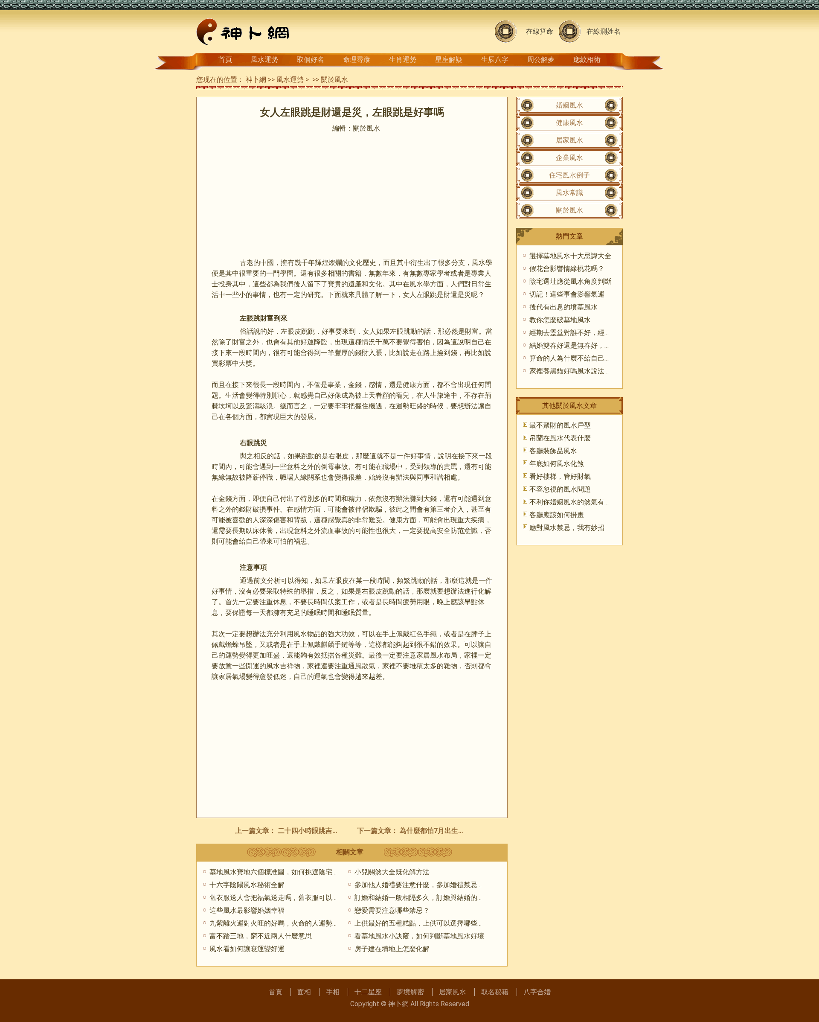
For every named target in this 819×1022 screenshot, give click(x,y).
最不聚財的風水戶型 (560, 425)
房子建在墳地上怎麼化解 (392, 949)
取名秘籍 (494, 992)
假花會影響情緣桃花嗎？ (566, 269)
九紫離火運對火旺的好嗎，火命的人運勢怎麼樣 (281, 923)
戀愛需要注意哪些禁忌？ (392, 910)
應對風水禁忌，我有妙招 (566, 528)
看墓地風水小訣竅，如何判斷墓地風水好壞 (419, 936)
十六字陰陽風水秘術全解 (247, 885)
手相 (333, 992)
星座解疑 (448, 59)
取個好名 (310, 59)
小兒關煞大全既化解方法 (392, 872)
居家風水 (569, 140)
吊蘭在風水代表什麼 (560, 438)
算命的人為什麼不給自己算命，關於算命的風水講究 (607, 358)
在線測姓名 (604, 31)
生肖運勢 (402, 59)
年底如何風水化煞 (556, 464)
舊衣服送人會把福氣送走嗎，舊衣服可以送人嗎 (281, 898)
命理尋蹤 (356, 59)
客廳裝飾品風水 (553, 451)
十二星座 (368, 992)
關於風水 (334, 80)
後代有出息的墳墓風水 (563, 307)
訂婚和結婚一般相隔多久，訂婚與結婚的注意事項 (429, 898)
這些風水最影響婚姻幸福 (247, 910)
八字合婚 (537, 992)
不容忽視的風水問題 (560, 489)
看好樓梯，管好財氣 (560, 476)
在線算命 (539, 31)
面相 (304, 992)
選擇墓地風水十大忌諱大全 (570, 256)
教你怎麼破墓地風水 (560, 320)
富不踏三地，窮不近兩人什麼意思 (260, 936)
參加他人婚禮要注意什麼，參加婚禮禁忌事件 (422, 885)
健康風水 (569, 123)
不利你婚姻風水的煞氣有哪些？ (577, 502)
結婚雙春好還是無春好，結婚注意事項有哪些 (597, 345)
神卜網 (256, 80)
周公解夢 (541, 59)
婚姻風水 (569, 105)
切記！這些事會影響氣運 (566, 294)
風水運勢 (264, 59)
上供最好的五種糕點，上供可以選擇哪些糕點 (422, 923)
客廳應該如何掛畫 (556, 515)
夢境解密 (410, 992)
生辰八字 (494, 59)
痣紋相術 (587, 59)
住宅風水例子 (569, 175)
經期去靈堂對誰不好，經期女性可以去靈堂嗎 (597, 333)
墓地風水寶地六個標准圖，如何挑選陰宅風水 (277, 872)
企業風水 (569, 158)
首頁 (225, 59)
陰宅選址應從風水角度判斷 (570, 281)
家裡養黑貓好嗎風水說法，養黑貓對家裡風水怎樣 (604, 371)
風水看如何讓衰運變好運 (247, 949)
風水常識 (569, 193)
